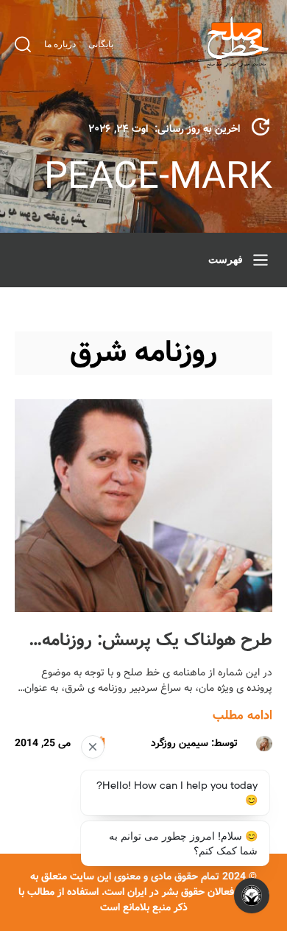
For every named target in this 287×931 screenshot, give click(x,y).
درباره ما (60, 44)
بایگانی (100, 44)
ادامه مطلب (242, 715)
